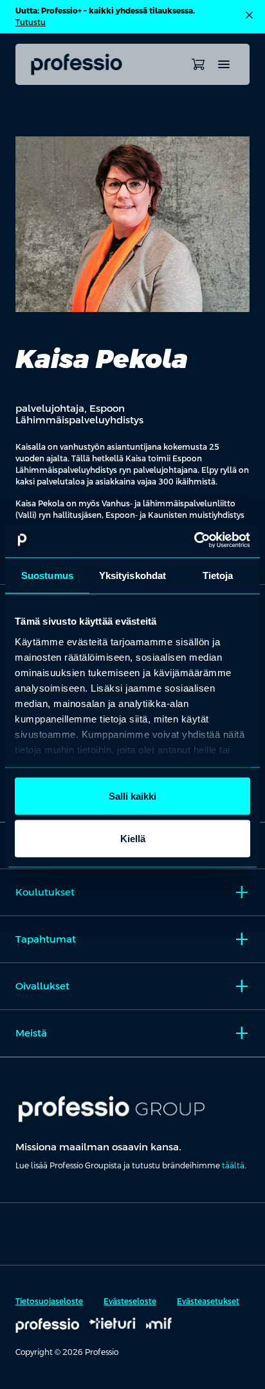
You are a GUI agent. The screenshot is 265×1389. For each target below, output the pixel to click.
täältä (233, 1165)
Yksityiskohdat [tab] (132, 575)
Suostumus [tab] (47, 575)
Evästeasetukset (208, 1301)
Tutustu (30, 22)
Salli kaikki (132, 796)
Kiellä (132, 837)
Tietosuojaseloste (49, 1301)
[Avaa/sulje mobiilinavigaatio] (224, 64)
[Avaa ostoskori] (198, 64)
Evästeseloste (130, 1301)
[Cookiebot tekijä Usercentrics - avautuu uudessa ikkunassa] (194, 539)
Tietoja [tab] (218, 575)
